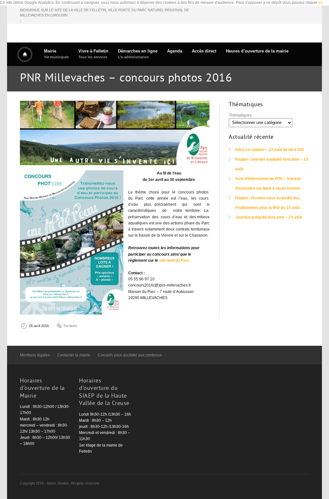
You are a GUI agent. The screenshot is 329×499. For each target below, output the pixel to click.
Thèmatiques (240, 115)
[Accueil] (25, 54)
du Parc (182, 260)
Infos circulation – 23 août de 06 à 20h (269, 149)
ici (320, 2)
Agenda (174, 51)
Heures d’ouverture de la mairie (257, 51)
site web (166, 260)
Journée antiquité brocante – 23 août (268, 217)
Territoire (70, 326)
